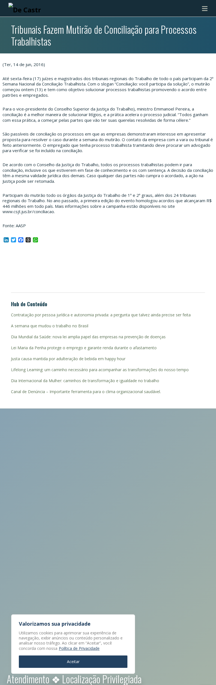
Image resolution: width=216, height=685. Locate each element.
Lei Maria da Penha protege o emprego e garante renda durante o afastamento (84, 347)
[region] (73, 644)
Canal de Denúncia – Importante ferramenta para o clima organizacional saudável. (86, 391)
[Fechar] (129, 619)
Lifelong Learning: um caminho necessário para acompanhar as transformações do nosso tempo (100, 369)
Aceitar (73, 661)
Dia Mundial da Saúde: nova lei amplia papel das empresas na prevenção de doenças (88, 336)
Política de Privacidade (79, 648)
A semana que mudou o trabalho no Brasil (49, 325)
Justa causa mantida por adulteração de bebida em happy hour (68, 358)
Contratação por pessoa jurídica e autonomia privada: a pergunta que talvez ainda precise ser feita (101, 314)
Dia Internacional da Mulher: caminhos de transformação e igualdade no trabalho (85, 380)
